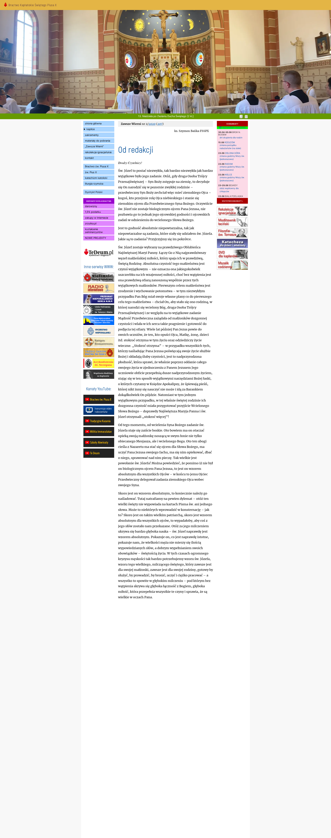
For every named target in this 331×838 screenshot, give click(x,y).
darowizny (91, 206)
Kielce (228, 174)
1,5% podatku (93, 211)
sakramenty (92, 134)
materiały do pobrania (97, 140)
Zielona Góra (232, 153)
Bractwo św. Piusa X (96, 166)
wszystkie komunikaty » (232, 201)
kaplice (91, 129)
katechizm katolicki (96, 177)
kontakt (89, 157)
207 (159, 124)
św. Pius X (91, 172)
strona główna (93, 123)
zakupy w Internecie (96, 217)
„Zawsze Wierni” (94, 146)
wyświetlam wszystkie (233, 127)
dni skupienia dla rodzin (231, 137)
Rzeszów (230, 142)
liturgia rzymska (94, 183)
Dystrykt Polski (93, 192)
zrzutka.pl (90, 223)
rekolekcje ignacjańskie (98, 152)
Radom (229, 164)
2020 (152, 124)
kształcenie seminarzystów (94, 231)
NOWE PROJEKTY (95, 237)
